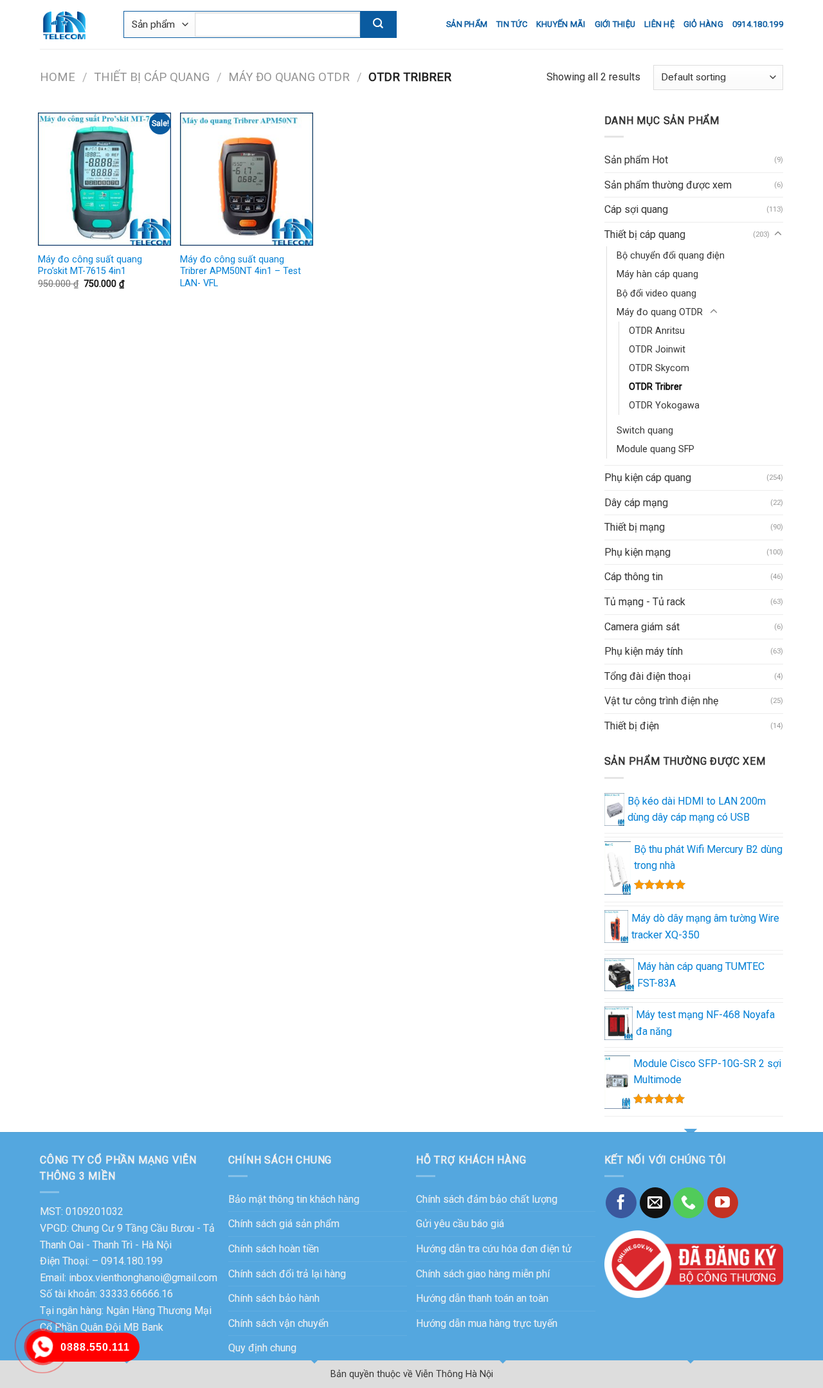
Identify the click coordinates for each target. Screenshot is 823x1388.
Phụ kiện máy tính (643, 651)
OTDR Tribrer (655, 386)
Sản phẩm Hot (636, 160)
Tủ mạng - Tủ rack (644, 602)
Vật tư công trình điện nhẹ (661, 701)
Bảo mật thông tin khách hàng (293, 1199)
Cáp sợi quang (636, 209)
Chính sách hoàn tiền (273, 1249)
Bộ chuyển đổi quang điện (671, 255)
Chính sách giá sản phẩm (283, 1224)
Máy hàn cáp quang (657, 274)
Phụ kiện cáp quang (647, 477)
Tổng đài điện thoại (647, 676)
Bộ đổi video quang (656, 293)
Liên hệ (659, 24)
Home (57, 77)
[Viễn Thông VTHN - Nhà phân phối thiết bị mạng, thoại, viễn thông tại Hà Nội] (72, 24)
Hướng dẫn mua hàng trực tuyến (486, 1323)
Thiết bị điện (631, 726)
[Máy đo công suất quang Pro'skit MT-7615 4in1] (104, 179)
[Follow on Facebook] (621, 1202)
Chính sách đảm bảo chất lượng (486, 1199)
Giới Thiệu (615, 24)
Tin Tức (511, 24)
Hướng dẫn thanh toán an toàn (482, 1298)
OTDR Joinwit (657, 349)
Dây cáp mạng (636, 503)
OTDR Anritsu (657, 330)
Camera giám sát (642, 627)
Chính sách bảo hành (274, 1298)
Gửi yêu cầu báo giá (460, 1224)
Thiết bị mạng (634, 527)
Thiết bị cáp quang (152, 77)
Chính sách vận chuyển (278, 1323)
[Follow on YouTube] (722, 1202)
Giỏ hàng (703, 24)
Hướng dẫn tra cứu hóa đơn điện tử (494, 1249)
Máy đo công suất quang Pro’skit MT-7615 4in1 (90, 265)
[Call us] (688, 1202)
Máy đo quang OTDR (289, 77)
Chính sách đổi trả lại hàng (287, 1274)
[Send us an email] (655, 1202)
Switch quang (645, 430)
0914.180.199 (757, 24)
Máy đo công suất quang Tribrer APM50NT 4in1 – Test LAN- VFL (240, 271)
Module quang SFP (655, 449)
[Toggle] (778, 234)
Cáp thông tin (633, 577)
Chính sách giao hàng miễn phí (483, 1274)
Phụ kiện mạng (637, 552)
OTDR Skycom (659, 368)
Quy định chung (262, 1348)
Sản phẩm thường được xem (668, 185)
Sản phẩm (466, 24)
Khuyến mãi (561, 24)
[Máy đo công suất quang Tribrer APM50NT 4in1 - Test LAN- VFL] (246, 179)
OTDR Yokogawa (664, 405)
